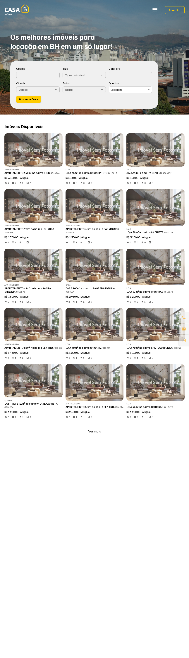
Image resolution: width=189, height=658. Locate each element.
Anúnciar (175, 10)
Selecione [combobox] (116, 89)
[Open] (101, 75)
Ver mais (94, 431)
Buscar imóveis (28, 99)
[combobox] (84, 75)
